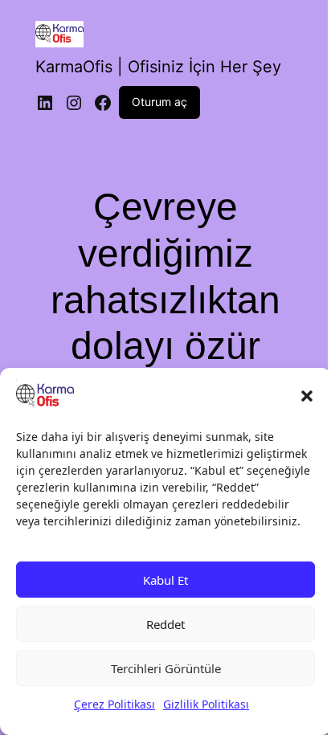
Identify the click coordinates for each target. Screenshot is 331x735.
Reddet (165, 624)
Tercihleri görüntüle (166, 668)
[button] (307, 396)
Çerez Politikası (114, 704)
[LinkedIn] (45, 102)
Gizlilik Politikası (206, 704)
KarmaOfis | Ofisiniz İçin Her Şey (158, 66)
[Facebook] (102, 102)
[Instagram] (74, 102)
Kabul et (165, 580)
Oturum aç (159, 101)
